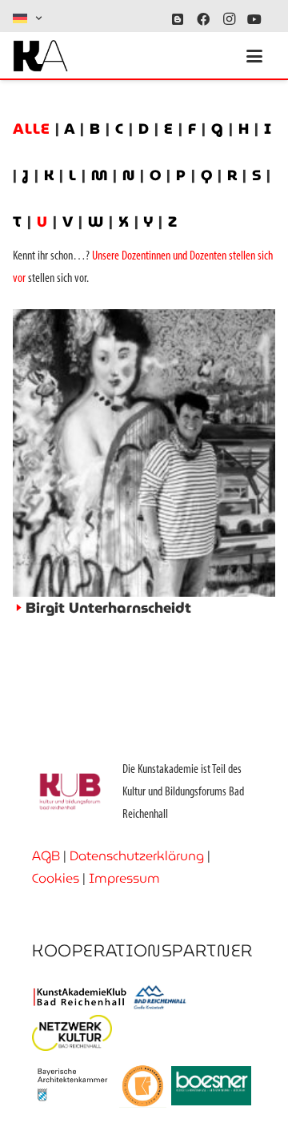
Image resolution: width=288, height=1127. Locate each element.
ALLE (34, 128)
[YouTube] (254, 19)
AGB (46, 856)
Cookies (55, 878)
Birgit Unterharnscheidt (108, 607)
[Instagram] (229, 19)
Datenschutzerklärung (137, 856)
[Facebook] (203, 19)
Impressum (124, 878)
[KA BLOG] (177, 19)
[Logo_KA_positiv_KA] (40, 56)
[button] (28, 18)
